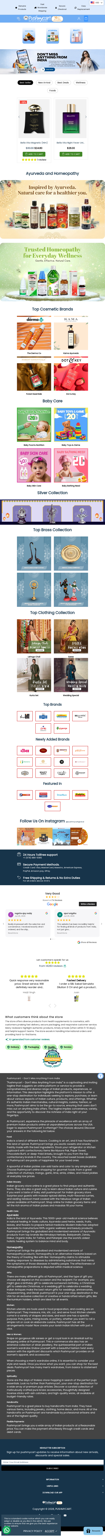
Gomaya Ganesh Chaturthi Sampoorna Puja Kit (34, 142)
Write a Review (88, 904)
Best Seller (25, 82)
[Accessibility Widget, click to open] (100, 1076)
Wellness (80, 82)
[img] (52, 962)
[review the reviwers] (47, 913)
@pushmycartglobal (75, 822)
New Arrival (44, 82)
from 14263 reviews (51, 966)
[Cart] (86, 19)
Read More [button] (13, 933)
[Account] (79, 18)
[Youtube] (65, 1515)
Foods (52, 90)
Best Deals (63, 82)
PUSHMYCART (43, 19)
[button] (50, 1006)
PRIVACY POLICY (32, 1531)
